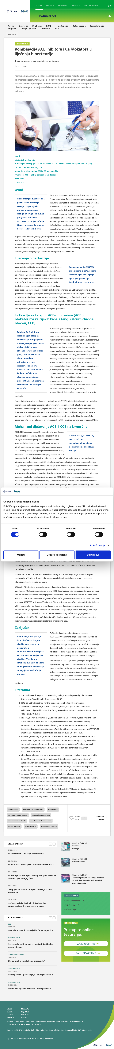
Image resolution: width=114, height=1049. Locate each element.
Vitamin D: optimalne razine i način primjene (29, 988)
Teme (9, 1008)
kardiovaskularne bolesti (17, 815)
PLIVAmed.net (45, 16)
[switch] (43, 534)
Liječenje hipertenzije (25, 160)
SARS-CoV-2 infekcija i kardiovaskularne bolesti (31, 864)
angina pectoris (14, 826)
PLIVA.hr (38, 1024)
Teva (9, 1024)
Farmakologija (14, 938)
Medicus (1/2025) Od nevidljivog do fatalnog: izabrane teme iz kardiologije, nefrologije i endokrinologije (88, 879)
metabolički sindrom (49, 826)
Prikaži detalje (97, 545)
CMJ (16, 1030)
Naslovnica (12, 35)
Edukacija (63, 6)
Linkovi (24, 1017)
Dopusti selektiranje (57, 554)
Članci (38, 6)
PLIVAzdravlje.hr (27, 1024)
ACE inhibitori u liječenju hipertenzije (25, 853)
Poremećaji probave (16, 955)
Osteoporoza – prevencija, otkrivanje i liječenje (30, 974)
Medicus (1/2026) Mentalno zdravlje (79, 846)
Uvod (17, 156)
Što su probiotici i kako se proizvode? (26, 961)
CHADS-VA (69, 905)
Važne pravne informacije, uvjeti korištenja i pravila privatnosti (59, 1022)
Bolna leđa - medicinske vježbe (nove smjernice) (30, 930)
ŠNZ (79, 1030)
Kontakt (10, 1022)
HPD (20, 1030)
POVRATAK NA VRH (100, 818)
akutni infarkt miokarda (17, 821)
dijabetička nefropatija (41, 815)
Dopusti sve (93, 554)
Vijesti (10, 1014)
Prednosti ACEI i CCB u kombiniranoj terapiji (36, 175)
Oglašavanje (19, 1022)
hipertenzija (52, 809)
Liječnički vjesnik (37, 1030)
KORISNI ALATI (72, 896)
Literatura (19, 182)
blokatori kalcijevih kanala (33, 809)
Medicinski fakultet (52, 1030)
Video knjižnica (92, 6)
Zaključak (19, 178)
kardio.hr (26, 1030)
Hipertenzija (22, 44)
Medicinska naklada (69, 1030)
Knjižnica (25, 1011)
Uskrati (21, 554)
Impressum (30, 1022)
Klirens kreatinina (72, 900)
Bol (9, 924)
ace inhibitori (13, 809)
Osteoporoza (14, 968)
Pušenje (68, 909)
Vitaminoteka (87, 1030)
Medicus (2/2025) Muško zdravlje (79, 860)
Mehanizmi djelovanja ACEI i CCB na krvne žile (36, 171)
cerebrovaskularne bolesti (41, 821)
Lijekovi (50, 6)
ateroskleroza (30, 826)
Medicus (76, 6)
